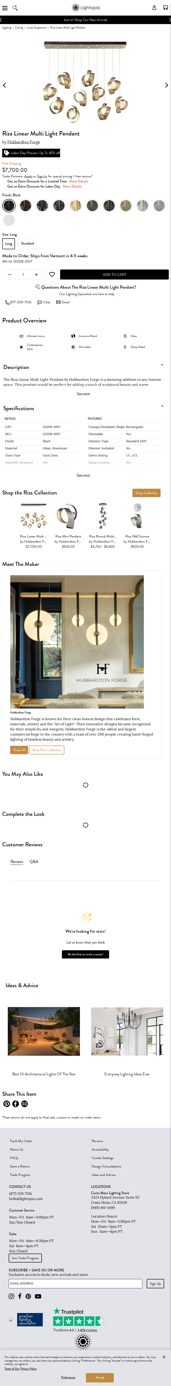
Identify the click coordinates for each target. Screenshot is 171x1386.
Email (65, 302)
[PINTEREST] (28, 1296)
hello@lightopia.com (26, 1198)
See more (83, 393)
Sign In (42, 176)
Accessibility (100, 1149)
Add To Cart (114, 274)
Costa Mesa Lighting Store (110, 1193)
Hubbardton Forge (23, 142)
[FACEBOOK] (20, 1296)
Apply (28, 176)
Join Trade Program (25, 1258)
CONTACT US (20, 1187)
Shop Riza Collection (46, 750)
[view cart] (165, 7)
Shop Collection (146, 493)
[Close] (164, 1357)
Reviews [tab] (16, 862)
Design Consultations (106, 1166)
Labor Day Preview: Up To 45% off (35, 153)
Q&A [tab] (34, 862)
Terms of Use (12, 1369)
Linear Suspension (37, 27)
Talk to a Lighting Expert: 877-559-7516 (85, 19)
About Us (16, 1149)
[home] (85, 11)
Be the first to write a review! (85, 954)
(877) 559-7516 (20, 1193)
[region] (85, 1368)
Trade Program (20, 1174)
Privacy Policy (28, 1369)
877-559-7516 (20, 302)
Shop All (19, 750)
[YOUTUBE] (38, 1296)
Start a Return (20, 1166)
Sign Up (155, 1283)
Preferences (68, 1378)
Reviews (97, 1141)
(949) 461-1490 (103, 1207)
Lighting (6, 27)
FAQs (14, 1158)
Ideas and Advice (104, 1174)
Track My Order (21, 1141)
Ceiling (19, 27)
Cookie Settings (103, 1158)
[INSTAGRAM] (11, 1296)
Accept (100, 1378)
